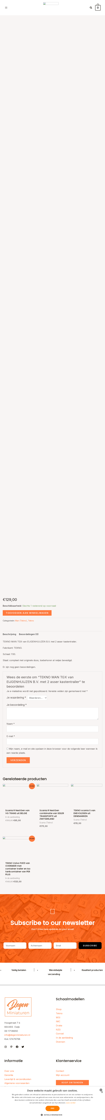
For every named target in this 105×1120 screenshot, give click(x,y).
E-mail (11, 736)
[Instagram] (5, 1047)
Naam (11, 723)
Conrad (60, 1033)
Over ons (9, 1071)
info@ (7, 1035)
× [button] (102, 1092)
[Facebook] (17, 1047)
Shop (59, 1009)
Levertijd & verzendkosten (17, 1079)
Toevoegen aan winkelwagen (27, 613)
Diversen (60, 1041)
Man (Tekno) (21, 620)
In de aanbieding (64, 1037)
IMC (58, 1021)
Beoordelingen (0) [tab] (29, 634)
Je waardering (16, 697)
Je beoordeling (17, 704)
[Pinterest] (11, 1047)
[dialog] (52, 1103)
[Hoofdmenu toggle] (6, 8)
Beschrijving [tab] (9, 634)
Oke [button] (52, 1108)
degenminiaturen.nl (20, 1035)
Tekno (31, 620)
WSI (58, 1017)
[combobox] (101, 1090)
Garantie (8, 1075)
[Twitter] (23, 1047)
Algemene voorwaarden (16, 1083)
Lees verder (71, 1103)
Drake (59, 1025)
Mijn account (62, 1075)
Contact (60, 1071)
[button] (91, 7)
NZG (58, 1029)
